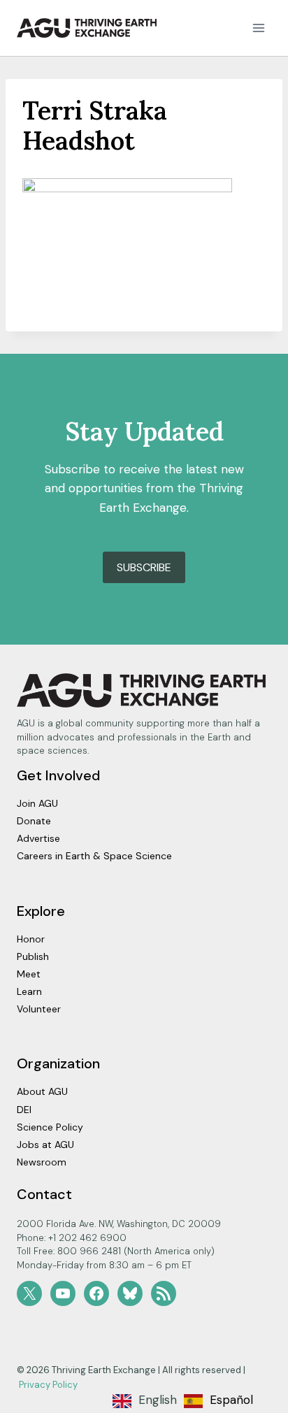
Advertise (38, 838)
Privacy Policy (48, 1385)
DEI (24, 1109)
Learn (29, 991)
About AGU (42, 1091)
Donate (34, 821)
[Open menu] (258, 27)
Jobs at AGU (45, 1144)
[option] (218, 1401)
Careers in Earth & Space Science (94, 855)
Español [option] (231, 1399)
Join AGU (37, 803)
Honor (31, 939)
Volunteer (39, 1009)
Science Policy (50, 1127)
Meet (29, 974)
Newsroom (41, 1162)
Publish (33, 956)
